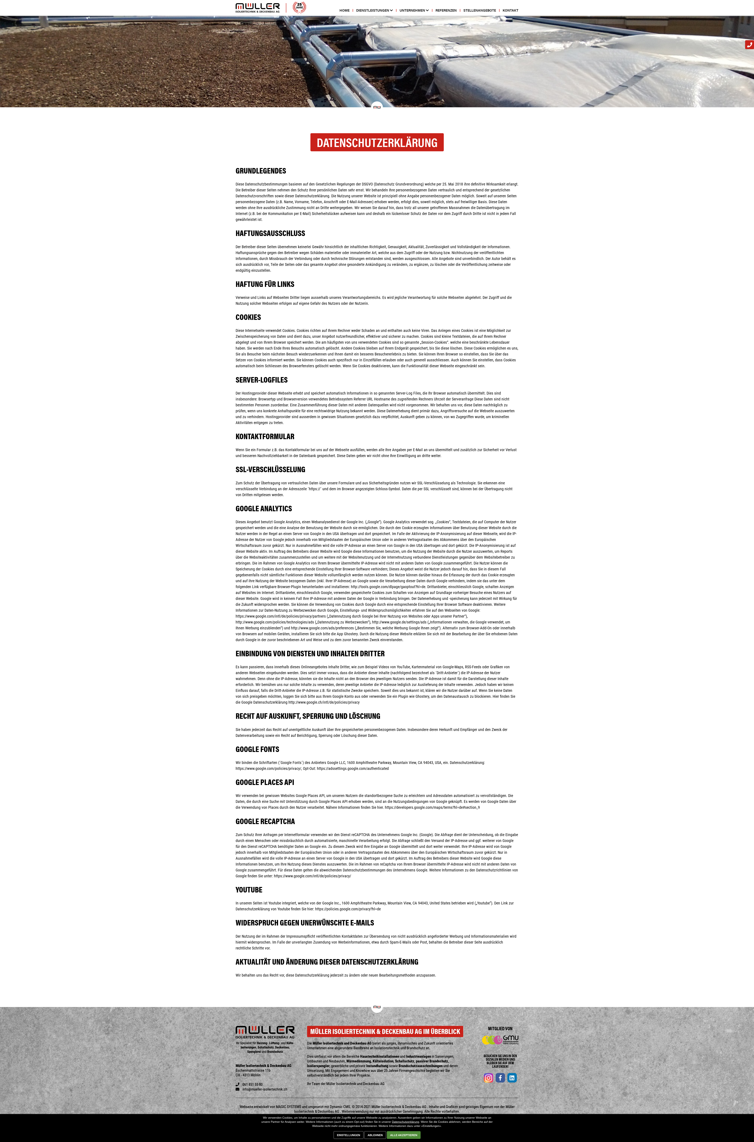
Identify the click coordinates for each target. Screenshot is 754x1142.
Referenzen (446, 10)
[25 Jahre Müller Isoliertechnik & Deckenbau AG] (299, 8)
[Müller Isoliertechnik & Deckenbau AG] (258, 8)
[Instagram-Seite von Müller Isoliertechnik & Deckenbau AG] (488, 1078)
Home (344, 10)
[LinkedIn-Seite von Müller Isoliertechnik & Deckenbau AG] (512, 1078)
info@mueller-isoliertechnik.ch (264, 1089)
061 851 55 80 (252, 1084)
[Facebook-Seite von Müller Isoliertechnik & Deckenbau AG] (500, 1078)
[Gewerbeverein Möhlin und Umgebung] (500, 1040)
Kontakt (510, 10)
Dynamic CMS (340, 1106)
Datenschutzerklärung (405, 1121)
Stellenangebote (479, 10)
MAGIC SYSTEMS (288, 1106)
